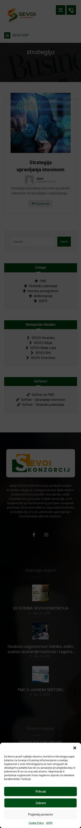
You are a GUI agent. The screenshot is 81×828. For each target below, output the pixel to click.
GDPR (49, 823)
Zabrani (41, 803)
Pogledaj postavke (40, 814)
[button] (75, 748)
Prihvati (41, 791)
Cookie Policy (36, 823)
